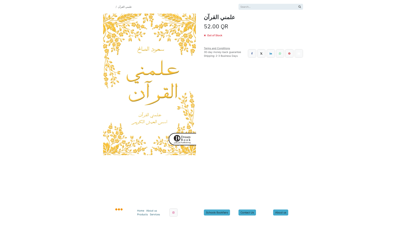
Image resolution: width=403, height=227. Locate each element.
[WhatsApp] (280, 53)
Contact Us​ (247, 212)
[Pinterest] (289, 53)
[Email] (299, 53)
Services (155, 214)
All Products (107, 6)
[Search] (299, 7)
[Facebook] (252, 53)
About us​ (280, 212)
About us (151, 210)
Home (140, 210)
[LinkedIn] (271, 53)
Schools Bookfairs (217, 212)
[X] (261, 53)
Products (142, 214)
